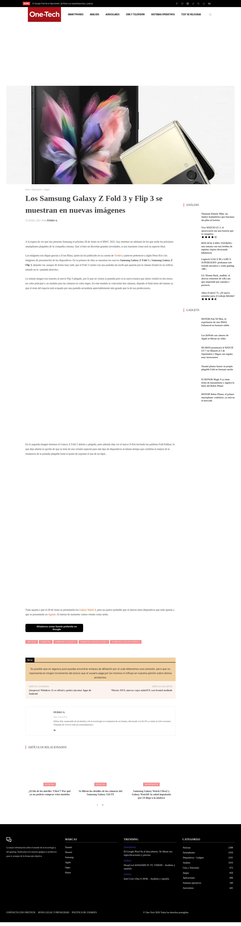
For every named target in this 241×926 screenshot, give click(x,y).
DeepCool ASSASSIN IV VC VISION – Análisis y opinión (56, 3)
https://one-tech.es (60, 717)
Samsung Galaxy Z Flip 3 (93, 642)
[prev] (126, 3)
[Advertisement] (120, 54)
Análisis (127, 860)
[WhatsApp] (204, 3)
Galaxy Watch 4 (87, 609)
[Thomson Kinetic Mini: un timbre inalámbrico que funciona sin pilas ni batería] (191, 217)
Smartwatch (151, 784)
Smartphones (130, 847)
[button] (210, 14)
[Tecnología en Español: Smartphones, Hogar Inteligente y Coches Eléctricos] (44, 14)
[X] (198, 3)
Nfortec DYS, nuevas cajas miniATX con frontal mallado (141, 690)
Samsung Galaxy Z (65, 642)
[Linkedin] (55, 729)
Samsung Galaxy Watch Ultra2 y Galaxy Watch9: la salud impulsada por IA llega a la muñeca (151, 794)
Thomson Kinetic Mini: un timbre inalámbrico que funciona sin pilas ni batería (217, 217)
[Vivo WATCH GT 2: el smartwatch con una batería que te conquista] (191, 232)
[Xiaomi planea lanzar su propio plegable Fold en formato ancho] (191, 368)
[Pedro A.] (39, 721)
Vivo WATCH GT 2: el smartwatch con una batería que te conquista (217, 230)
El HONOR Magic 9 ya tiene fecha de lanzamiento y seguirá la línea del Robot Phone (217, 382)
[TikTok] (193, 3)
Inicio (27, 189)
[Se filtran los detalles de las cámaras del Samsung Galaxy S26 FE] (100, 769)
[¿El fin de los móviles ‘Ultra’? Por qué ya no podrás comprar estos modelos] (49, 769)
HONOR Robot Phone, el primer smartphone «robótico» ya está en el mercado (218, 397)
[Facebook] (177, 3)
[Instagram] (182, 3)
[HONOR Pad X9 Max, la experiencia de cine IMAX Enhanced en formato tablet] (191, 322)
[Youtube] (209, 3)
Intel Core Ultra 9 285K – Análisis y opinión (146, 878)
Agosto (52, 614)
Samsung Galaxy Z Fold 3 (126, 642)
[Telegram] (187, 3)
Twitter (118, 255)
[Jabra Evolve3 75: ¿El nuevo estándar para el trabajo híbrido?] (191, 296)
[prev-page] (97, 805)
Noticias (49, 784)
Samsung (46, 642)
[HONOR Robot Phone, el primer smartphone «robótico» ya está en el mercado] (191, 397)
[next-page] (102, 805)
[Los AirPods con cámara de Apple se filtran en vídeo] (191, 337)
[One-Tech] (32, 839)
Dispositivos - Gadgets (41, 189)
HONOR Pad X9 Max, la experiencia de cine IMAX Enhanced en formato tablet (215, 322)
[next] (131, 3)
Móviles (31, 642)
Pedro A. (52, 220)
